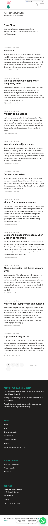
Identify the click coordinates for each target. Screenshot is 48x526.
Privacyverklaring (9, 468)
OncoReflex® (8, 436)
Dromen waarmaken (14, 174)
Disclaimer (7, 472)
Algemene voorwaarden (11, 464)
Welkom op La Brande (15, 113)
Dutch (30, 1)
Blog (5, 428)
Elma (18, 70)
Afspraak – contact (10, 439)
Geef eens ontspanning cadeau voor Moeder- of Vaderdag (23, 236)
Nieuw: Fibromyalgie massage (20, 202)
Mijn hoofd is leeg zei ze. (17, 336)
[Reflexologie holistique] (20, 4)
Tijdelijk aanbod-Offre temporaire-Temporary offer (21, 82)
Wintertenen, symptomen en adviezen (24, 303)
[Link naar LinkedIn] (32, 523)
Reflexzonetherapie (10, 432)
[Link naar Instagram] (35, 523)
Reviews (6, 443)
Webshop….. (10, 50)
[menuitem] (35, 4)
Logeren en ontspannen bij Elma (14, 447)
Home (6, 424)
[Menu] (41, 4)
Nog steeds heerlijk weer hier (19, 144)
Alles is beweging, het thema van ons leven (23, 269)
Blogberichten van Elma (11, 48)
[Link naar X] (28, 523)
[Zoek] (35, 4)
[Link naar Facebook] (39, 523)
